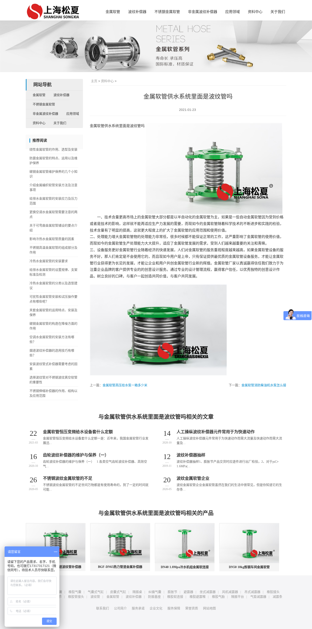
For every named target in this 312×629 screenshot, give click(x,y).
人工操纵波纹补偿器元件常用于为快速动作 (216, 432)
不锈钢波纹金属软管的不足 (67, 478)
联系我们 (102, 608)
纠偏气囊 (154, 592)
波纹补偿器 (137, 12)
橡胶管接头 (76, 596)
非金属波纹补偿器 (202, 12)
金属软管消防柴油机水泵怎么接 (263, 385)
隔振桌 (137, 592)
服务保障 (173, 608)
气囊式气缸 (96, 592)
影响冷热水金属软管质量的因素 (51, 239)
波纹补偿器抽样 (191, 455)
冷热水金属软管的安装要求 (48, 261)
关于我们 (277, 12)
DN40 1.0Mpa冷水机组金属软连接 (185, 567)
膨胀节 (172, 592)
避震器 (188, 592)
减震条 (277, 596)
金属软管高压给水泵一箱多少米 (125, 385)
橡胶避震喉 (198, 596)
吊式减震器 (252, 592)
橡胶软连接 (175, 596)
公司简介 (120, 608)
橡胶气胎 (218, 596)
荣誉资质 (191, 608)
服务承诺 (138, 608)
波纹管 (95, 596)
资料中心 (255, 12)
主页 (94, 81)
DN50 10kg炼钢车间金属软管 (249, 567)
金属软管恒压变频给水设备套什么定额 (78, 432)
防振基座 (154, 596)
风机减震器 (230, 592)
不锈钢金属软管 (167, 12)
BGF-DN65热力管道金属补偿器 (120, 567)
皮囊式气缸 (118, 592)
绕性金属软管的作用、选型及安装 (53, 149)
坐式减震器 (208, 592)
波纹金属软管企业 (193, 478)
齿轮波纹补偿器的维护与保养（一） (76, 455)
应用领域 (232, 12)
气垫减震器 (258, 596)
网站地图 (209, 608)
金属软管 (113, 12)
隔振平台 (237, 596)
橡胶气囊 (75, 592)
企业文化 (156, 608)
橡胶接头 (273, 592)
